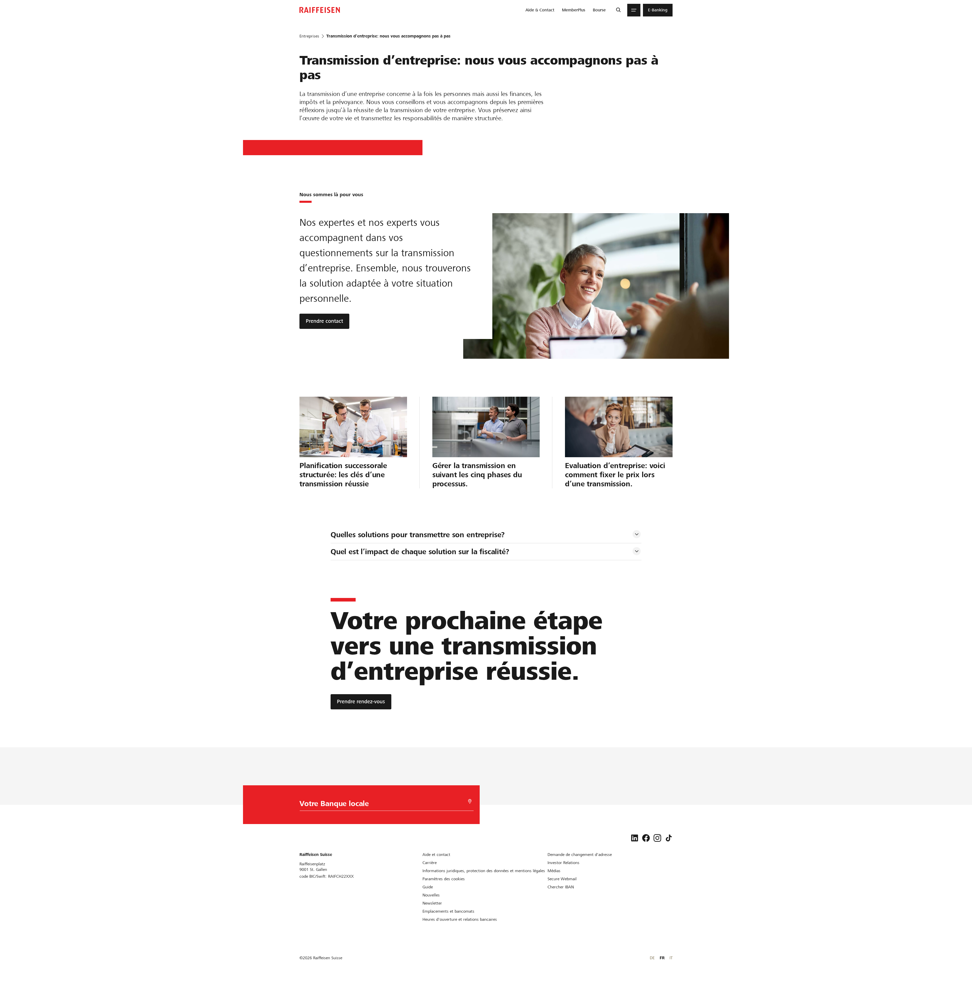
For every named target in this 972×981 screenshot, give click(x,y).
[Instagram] (657, 838)
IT (671, 957)
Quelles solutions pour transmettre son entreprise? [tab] (418, 534)
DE (652, 957)
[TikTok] (669, 838)
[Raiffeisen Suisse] (319, 10)
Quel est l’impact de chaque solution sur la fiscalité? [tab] (420, 551)
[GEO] (470, 801)
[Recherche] (618, 10)
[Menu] (633, 10)
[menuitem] (539, 10)
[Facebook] (646, 838)
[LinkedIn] (634, 838)
